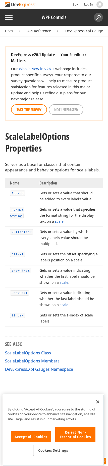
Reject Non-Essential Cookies (75, 434)
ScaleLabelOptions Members (32, 361)
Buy (75, 4)
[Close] (97, 401)
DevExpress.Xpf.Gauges (85, 30)
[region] (53, 430)
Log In (88, 4)
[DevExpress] (20, 5)
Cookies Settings (53, 450)
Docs (9, 30)
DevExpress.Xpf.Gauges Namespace (39, 369)
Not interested (66, 109)
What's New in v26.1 (36, 68)
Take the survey (29, 109)
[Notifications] (99, 4)
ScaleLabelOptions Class (28, 353)
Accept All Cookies (31, 437)
